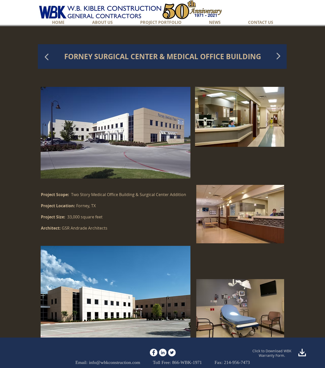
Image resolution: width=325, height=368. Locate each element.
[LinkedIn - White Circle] (163, 352)
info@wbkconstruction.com (114, 362)
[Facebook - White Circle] (153, 352)
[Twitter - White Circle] (172, 352)
